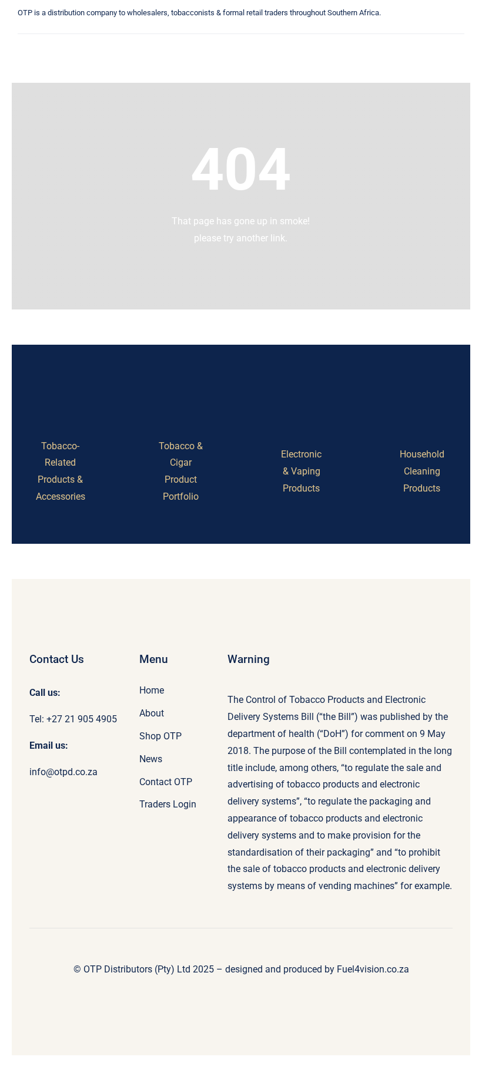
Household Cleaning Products (422, 471)
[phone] (193, 29)
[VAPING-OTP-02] (301, 401)
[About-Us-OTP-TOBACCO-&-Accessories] (60, 393)
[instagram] (158, 29)
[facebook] (140, 29)
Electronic (301, 454)
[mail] (176, 29)
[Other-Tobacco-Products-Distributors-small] (66, 43)
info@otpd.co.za (63, 771)
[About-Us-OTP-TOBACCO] (181, 393)
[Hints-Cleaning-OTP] (422, 401)
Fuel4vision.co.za (373, 969)
